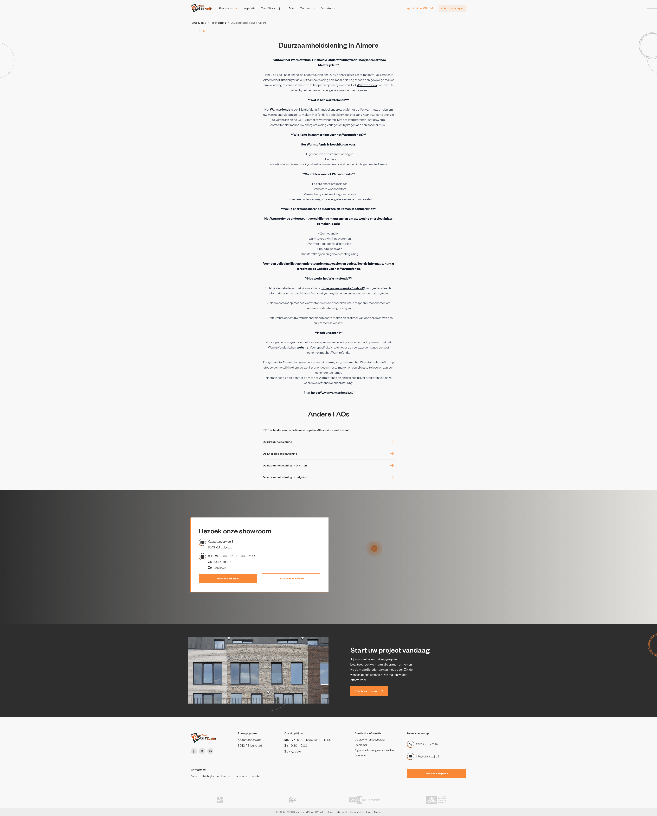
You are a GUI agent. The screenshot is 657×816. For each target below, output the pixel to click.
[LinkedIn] (210, 751)
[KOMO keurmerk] (220, 800)
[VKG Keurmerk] (364, 800)
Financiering (218, 22)
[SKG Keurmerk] (292, 800)
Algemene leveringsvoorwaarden (374, 750)
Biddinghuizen (210, 775)
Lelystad (256, 775)
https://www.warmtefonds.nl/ (342, 288)
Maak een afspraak (228, 578)
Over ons (360, 755)
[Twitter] (202, 751)
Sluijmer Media (373, 811)
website (302, 347)
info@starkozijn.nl (427, 756)
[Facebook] (194, 751)
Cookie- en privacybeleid (370, 739)
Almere (195, 775)
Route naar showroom (291, 578)
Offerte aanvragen (452, 8)
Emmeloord (241, 775)
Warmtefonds (367, 85)
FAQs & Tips (198, 22)
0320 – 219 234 (426, 744)
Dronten (226, 775)
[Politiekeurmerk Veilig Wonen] (437, 800)
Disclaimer (361, 744)
